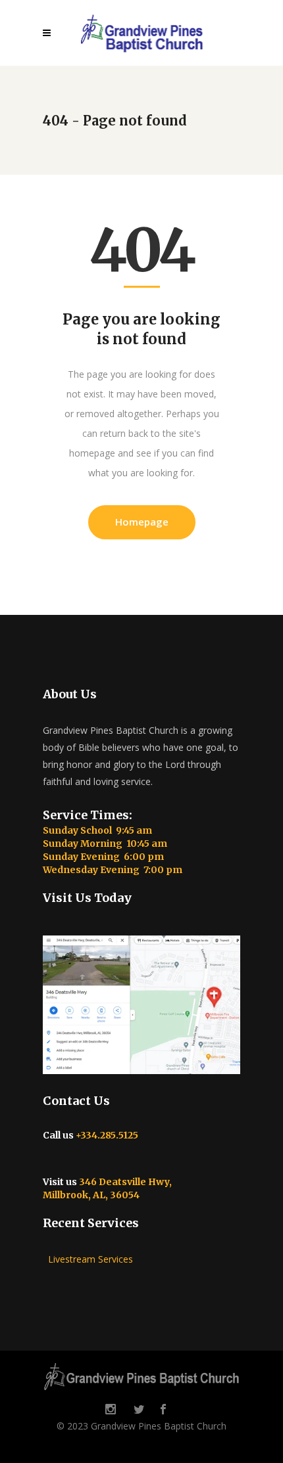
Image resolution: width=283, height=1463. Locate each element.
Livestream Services (88, 1259)
